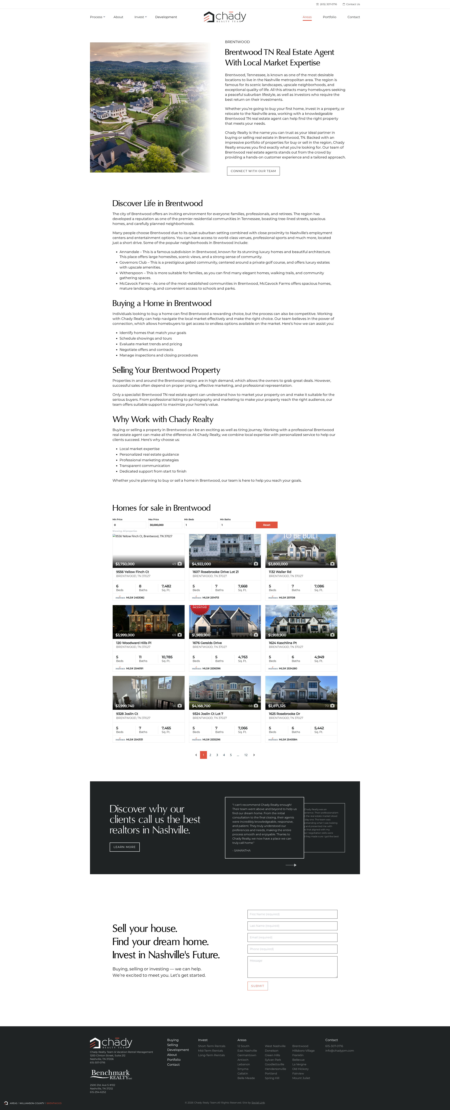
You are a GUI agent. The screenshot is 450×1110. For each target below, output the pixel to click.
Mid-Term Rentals (210, 1050)
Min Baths (225, 519)
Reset (266, 525)
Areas (307, 17)
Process (96, 17)
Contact (354, 17)
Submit (257, 986)
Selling (172, 1045)
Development (166, 17)
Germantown (246, 1055)
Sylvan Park (273, 1059)
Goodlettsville (274, 1064)
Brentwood (300, 1046)
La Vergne (299, 1064)
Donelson (271, 1050)
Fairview (298, 1073)
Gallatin (242, 1073)
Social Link (258, 1102)
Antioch (243, 1059)
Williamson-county (32, 1103)
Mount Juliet (301, 1078)
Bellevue (298, 1059)
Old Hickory (300, 1069)
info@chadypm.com (339, 1050)
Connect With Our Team (253, 171)
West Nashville (275, 1046)
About (118, 17)
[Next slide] (291, 865)
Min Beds (189, 519)
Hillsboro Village (303, 1050)
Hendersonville (275, 1069)
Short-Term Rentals (211, 1046)
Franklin (298, 1055)
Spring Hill (272, 1078)
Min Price (117, 519)
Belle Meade (246, 1078)
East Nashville (247, 1050)
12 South (243, 1046)
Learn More (125, 847)
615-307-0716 (334, 1046)
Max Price (153, 519)
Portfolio (329, 17)
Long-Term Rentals (211, 1055)
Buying (173, 1040)
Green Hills (272, 1055)
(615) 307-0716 (328, 4)
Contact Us (353, 4)
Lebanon (243, 1064)
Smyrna (242, 1069)
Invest (139, 17)
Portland (271, 1073)
